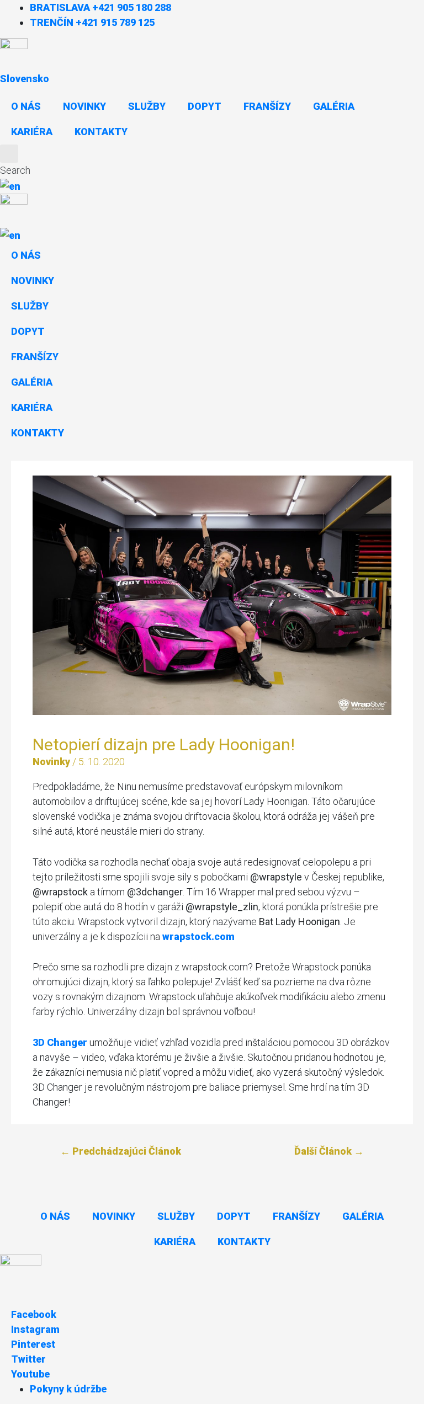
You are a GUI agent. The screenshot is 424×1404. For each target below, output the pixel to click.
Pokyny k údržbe (68, 1389)
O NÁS (26, 106)
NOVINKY (84, 106)
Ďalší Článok (329, 1151)
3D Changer (60, 1042)
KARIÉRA (31, 131)
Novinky (51, 761)
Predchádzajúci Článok (120, 1151)
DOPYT (204, 106)
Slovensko (24, 78)
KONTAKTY (101, 131)
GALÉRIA (333, 106)
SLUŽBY (147, 106)
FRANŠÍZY (267, 106)
